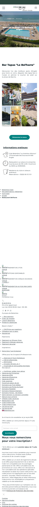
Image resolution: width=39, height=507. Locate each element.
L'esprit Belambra (8, 320)
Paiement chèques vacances (12, 342)
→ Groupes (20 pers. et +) (11, 364)
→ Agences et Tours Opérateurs (13, 358)
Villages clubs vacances (10, 399)
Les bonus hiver (7, 406)
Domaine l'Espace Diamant (12, 391)
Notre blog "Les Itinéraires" (11, 351)
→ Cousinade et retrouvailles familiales (16, 366)
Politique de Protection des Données (19, 491)
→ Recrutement (8, 316)
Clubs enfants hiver (9, 404)
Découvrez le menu (19, 137)
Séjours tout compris (9, 397)
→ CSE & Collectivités (10, 360)
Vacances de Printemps (10, 373)
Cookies (5, 498)
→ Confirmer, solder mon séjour (13, 371)
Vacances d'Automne (9, 377)
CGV (3, 502)
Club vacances (7, 381)
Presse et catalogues (9, 322)
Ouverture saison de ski (10, 383)
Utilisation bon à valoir (10, 331)
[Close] (3, 494)
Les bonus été (7, 408)
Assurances (6, 333)
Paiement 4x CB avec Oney (12, 340)
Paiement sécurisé (8, 344)
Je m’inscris (9, 433)
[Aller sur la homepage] (4, 294)
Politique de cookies (9, 504)
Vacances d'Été (7, 375)
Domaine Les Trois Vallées (11, 385)
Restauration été (8, 401)
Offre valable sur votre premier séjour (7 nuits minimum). (18, 422)
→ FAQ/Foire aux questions (12, 329)
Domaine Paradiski (9, 389)
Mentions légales (8, 500)
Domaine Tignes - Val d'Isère (12, 393)
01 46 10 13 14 (6, 303)
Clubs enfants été (8, 402)
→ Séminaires (7, 362)
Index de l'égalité (8, 318)
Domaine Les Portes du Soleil (12, 387)
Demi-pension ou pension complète (15, 395)
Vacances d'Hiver (8, 379)
